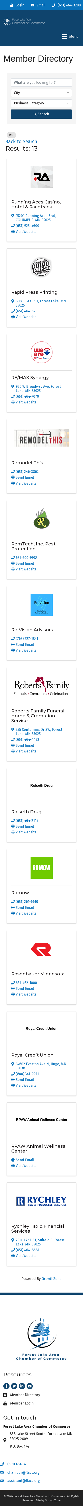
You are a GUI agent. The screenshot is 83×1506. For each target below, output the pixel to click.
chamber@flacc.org (23, 1472)
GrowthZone (52, 1279)
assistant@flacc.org (23, 1481)
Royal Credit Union (32, 1055)
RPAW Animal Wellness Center (38, 1148)
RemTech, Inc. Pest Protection (33, 546)
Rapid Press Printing (34, 292)
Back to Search (21, 141)
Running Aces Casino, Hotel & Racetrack (36, 204)
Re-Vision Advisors (32, 629)
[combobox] (41, 93)
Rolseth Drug (26, 811)
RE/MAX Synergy (30, 377)
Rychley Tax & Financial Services (37, 1229)
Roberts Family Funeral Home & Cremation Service (37, 715)
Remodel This (27, 462)
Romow (20, 892)
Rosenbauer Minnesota (38, 974)
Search (43, 114)
